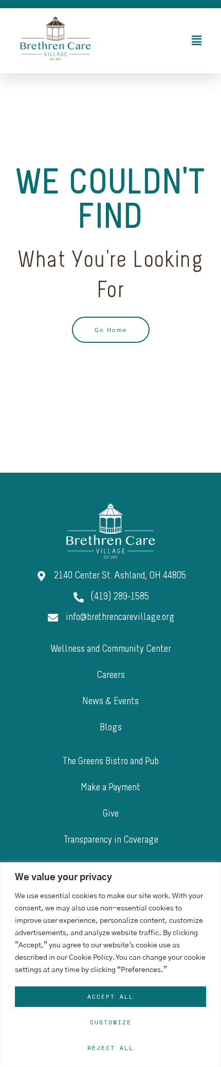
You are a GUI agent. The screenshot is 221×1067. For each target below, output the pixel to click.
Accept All (110, 997)
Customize (111, 1022)
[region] (110, 964)
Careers (111, 675)
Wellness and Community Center (110, 649)
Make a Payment (110, 788)
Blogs (111, 728)
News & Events (110, 701)
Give (111, 814)
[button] (161, 40)
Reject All (110, 1048)
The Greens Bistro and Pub (110, 761)
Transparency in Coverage (110, 840)
